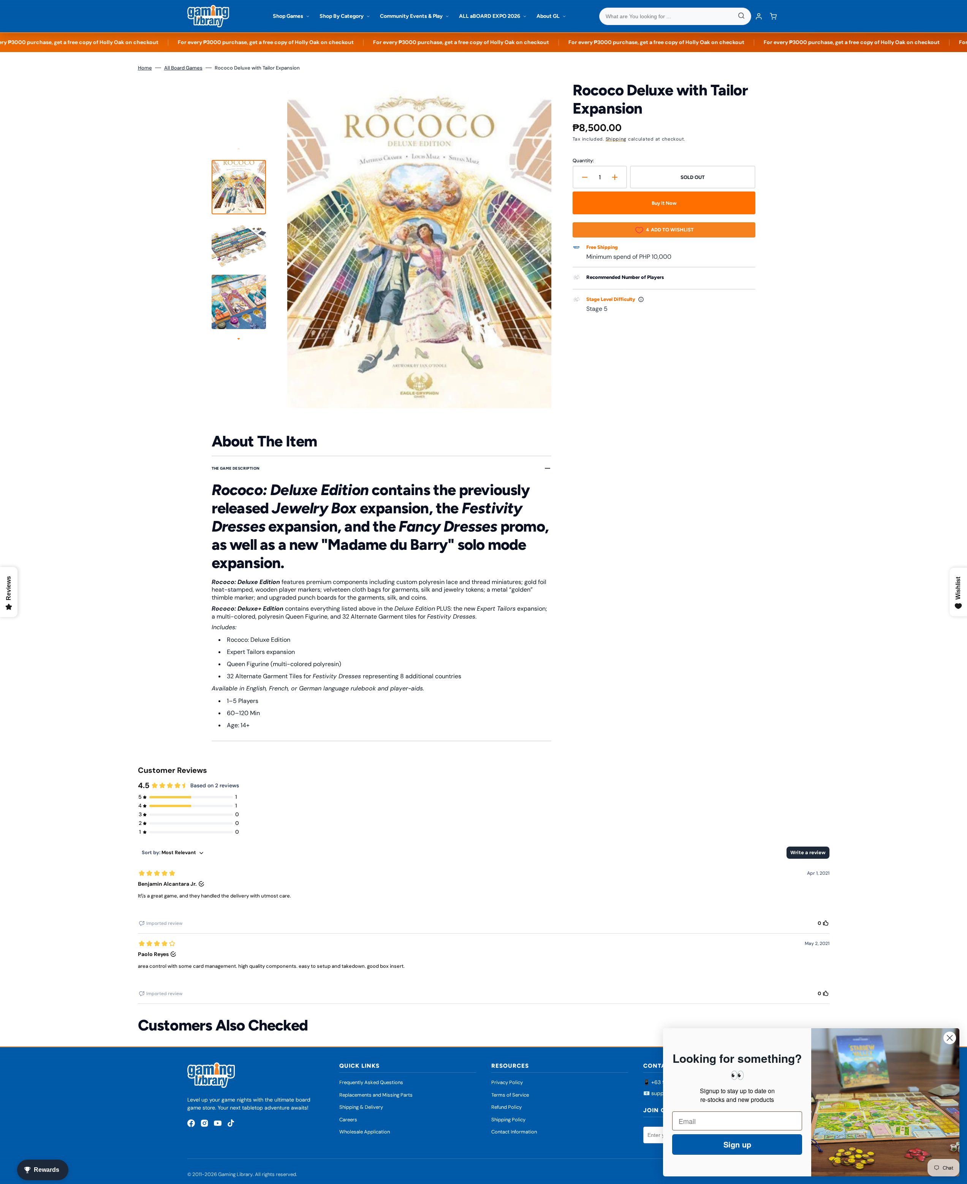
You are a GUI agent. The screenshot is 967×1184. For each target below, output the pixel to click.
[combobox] (675, 16)
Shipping (616, 139)
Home (145, 68)
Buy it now (664, 203)
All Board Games (183, 68)
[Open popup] (641, 299)
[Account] (759, 16)
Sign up (737, 1144)
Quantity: (583, 160)
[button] (773, 16)
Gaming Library (235, 1174)
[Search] (741, 16)
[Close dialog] (949, 1038)
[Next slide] (238, 339)
